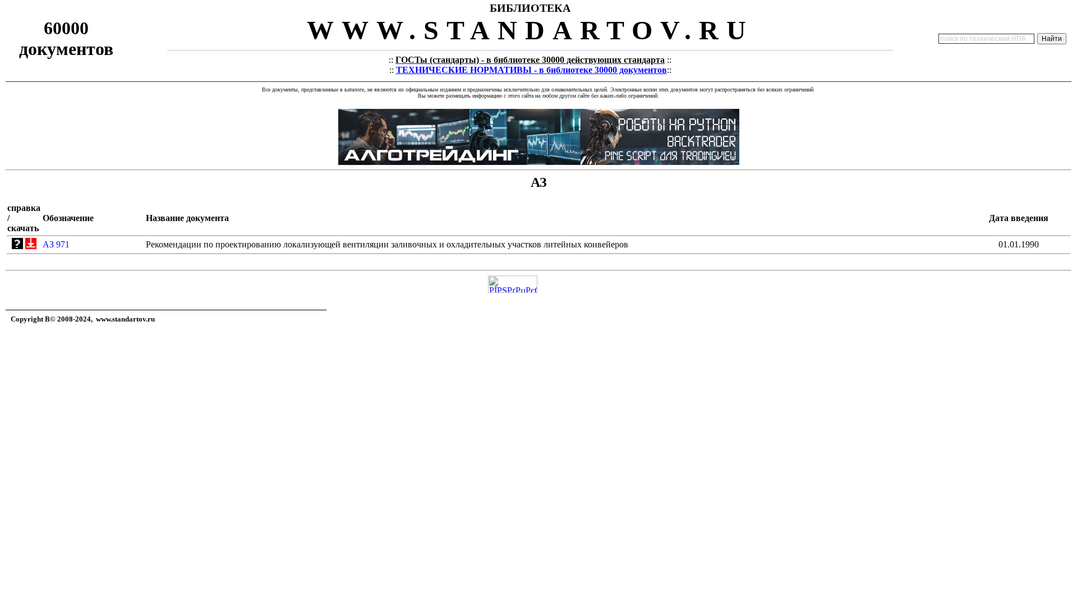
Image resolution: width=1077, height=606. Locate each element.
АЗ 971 (56, 244)
